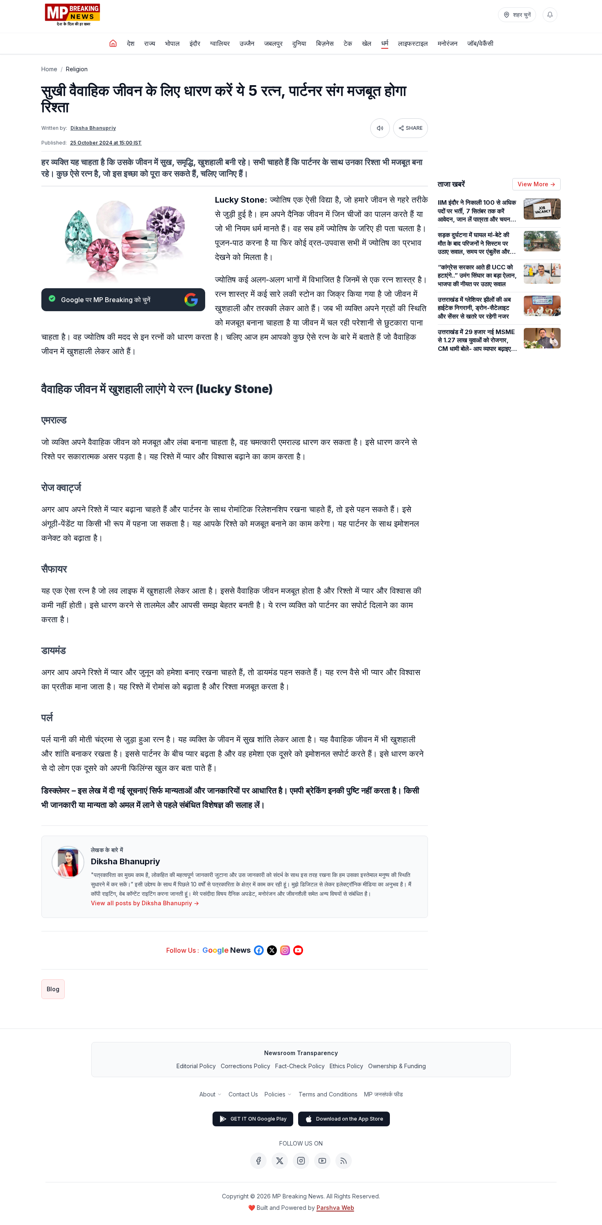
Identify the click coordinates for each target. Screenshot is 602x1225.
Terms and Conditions (328, 1094)
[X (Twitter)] (280, 1161)
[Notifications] (550, 14)
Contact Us (243, 1094)
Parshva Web (335, 1207)
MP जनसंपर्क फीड (383, 1094)
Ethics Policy (346, 1065)
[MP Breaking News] (72, 14)
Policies (275, 1094)
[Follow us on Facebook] (259, 950)
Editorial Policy (196, 1065)
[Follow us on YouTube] (298, 950)
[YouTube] (322, 1161)
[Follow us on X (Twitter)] (272, 950)
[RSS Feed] (343, 1161)
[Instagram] (301, 1161)
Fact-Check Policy (300, 1065)
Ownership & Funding (397, 1065)
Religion (77, 69)
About (207, 1094)
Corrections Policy (245, 1065)
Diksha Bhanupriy (93, 128)
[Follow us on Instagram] (285, 950)
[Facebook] (258, 1161)
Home (49, 69)
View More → (536, 184)
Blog (53, 988)
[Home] (113, 43)
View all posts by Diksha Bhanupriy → (145, 903)
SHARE (414, 128)
